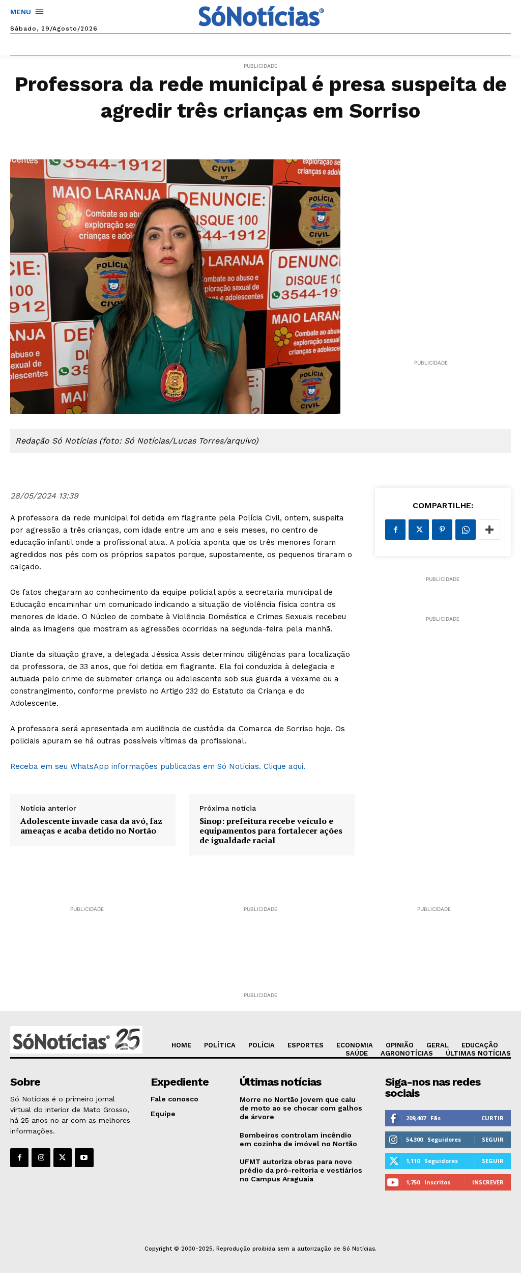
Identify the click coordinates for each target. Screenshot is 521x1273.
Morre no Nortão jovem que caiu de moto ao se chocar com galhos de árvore (301, 1108)
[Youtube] (84, 1157)
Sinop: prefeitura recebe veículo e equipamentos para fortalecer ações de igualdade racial (270, 831)
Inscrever (488, 1182)
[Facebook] (395, 529)
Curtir (492, 1118)
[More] (489, 529)
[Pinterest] (442, 529)
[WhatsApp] (465, 529)
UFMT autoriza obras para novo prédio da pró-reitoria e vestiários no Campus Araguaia (301, 1170)
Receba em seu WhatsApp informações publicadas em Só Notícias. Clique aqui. (160, 766)
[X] (419, 529)
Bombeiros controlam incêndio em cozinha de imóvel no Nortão (298, 1139)
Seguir (493, 1139)
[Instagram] (41, 1157)
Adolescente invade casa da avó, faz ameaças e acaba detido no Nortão (91, 826)
